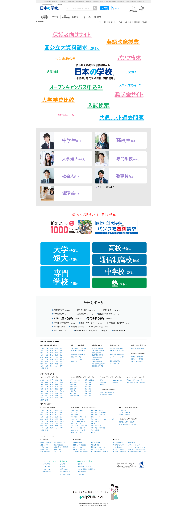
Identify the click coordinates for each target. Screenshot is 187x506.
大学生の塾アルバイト (62, 330)
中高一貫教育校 (117, 447)
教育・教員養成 (89, 380)
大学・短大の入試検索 (137, 348)
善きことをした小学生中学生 (136, 449)
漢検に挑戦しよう (133, 442)
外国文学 (102, 380)
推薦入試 (133, 359)
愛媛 (51, 364)
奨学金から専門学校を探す (127, 422)
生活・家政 (73, 391)
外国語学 (115, 382)
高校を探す (85, 314)
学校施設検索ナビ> (98, 1)
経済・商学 (73, 382)
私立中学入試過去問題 (119, 451)
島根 (46, 361)
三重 (56, 357)
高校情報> (62, 1)
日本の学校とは (47, 471)
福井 (61, 355)
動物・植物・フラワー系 (98, 415)
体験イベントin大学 (134, 445)
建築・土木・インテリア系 (98, 412)
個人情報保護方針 (65, 474)
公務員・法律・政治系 (77, 410)
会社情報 (62, 464)
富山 (51, 355)
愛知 (51, 357)
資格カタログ (44, 445)
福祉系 (93, 423)
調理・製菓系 (95, 430)
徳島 (41, 364)
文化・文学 (73, 386)
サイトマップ (46, 469)
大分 (56, 366)
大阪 (46, 359)
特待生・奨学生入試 (137, 361)
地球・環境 (88, 382)
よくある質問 (46, 466)
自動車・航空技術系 (76, 432)
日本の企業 (81, 474)
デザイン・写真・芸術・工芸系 (80, 426)
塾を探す (105, 330)
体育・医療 (73, 393)
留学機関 (59, 327)
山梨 (41, 355)
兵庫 (51, 359)
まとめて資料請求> (131, 1)
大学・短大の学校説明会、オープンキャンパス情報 (118, 356)
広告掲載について (65, 471)
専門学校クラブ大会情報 (78, 355)
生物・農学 (88, 384)
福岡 (61, 364)
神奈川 (57, 353)
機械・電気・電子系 (97, 410)
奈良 (56, 359)
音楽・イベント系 (76, 423)
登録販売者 (122, 410)
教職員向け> (140, 1)
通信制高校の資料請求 (98, 355)
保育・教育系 (95, 421)
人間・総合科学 (74, 395)
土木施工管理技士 (124, 415)
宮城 (56, 348)
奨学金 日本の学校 (76, 357)
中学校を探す (63, 314)
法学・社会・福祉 (75, 380)
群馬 (61, 350)
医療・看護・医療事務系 (98, 428)
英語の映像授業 (58, 445)
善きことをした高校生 (97, 449)
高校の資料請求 (96, 353)
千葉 (46, 353)
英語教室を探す (119, 330)
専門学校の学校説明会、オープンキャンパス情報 (117, 349)
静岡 (46, 357)
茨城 (51, 350)
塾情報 (80, 464)
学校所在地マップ (118, 445)
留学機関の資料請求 (97, 366)
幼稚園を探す (63, 310)
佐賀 (41, 366)
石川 (56, 355)
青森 (46, 348)
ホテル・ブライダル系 (77, 419)
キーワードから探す (76, 359)
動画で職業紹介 (45, 451)
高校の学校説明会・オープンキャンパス (116, 362)
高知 (56, 364)
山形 (41, 350)
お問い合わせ (64, 469)
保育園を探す (87, 310)
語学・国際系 (74, 415)
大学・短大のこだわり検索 (78, 348)
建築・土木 (88, 391)
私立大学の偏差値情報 (106, 394)
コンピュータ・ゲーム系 (78, 430)
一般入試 (139, 359)
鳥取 (41, 361)
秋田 (61, 348)
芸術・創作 (73, 384)
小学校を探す (110, 310)
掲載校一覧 (74, 361)
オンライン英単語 (118, 449)
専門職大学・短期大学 (119, 323)
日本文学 (102, 384)
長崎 (46, 366)
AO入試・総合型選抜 (137, 357)
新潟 (61, 353)
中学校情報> (71, 1)
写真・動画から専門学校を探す (128, 424)
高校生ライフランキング (98, 447)
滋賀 (61, 357)
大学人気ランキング (59, 442)
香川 (46, 364)
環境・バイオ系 (95, 417)
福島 (46, 350)
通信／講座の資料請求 (98, 364)
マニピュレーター (124, 412)
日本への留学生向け (107, 187)
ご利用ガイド (46, 464)
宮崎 (61, 366)
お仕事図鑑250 (77, 442)
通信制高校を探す (108, 314)
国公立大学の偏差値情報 (107, 392)
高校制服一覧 (95, 445)
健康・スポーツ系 (96, 426)
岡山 (51, 361)
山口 (61, 361)
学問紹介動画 (44, 449)
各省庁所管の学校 (99, 327)
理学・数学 (88, 386)
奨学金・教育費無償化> (50, 1)
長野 (46, 355)
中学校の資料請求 (97, 357)
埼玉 (41, 353)
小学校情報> (80, 1)
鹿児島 (42, 368)
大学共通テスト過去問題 (61, 447)
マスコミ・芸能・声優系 (78, 421)
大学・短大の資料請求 (98, 350)
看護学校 (77, 327)
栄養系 (93, 432)
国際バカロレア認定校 (79, 445)
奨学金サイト (57, 449)
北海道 (110, 22)
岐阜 (41, 357)
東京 (51, 353)
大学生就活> (120, 1)
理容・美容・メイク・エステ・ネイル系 (102, 419)
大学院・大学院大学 (64, 323)
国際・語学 (73, 389)
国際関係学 (103, 382)
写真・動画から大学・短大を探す (136, 382)
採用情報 (62, 466)
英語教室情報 (82, 471)
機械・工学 (88, 389)
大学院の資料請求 (97, 361)
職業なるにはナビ (45, 442)
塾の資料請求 (95, 359)
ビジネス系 (74, 412)
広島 (56, 361)
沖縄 (46, 368)
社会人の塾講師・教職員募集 (86, 330)
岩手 (51, 348)
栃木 (56, 350)
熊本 (51, 366)
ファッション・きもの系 (78, 428)
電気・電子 (88, 393)
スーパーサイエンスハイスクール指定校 (79, 448)
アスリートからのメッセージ (99, 451)
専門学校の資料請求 (97, 348)
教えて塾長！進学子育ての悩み (137, 451)
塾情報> (88, 1)
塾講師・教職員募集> (110, 1)
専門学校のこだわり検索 (78, 350)
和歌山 (62, 359)
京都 (41, 359)
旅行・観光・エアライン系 (78, 417)
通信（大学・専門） (91, 323)
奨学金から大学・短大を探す (135, 380)
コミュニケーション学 (117, 380)
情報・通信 (88, 395)
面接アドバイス (58, 451)
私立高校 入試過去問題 (80, 451)
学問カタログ (44, 447)
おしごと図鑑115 (118, 442)
